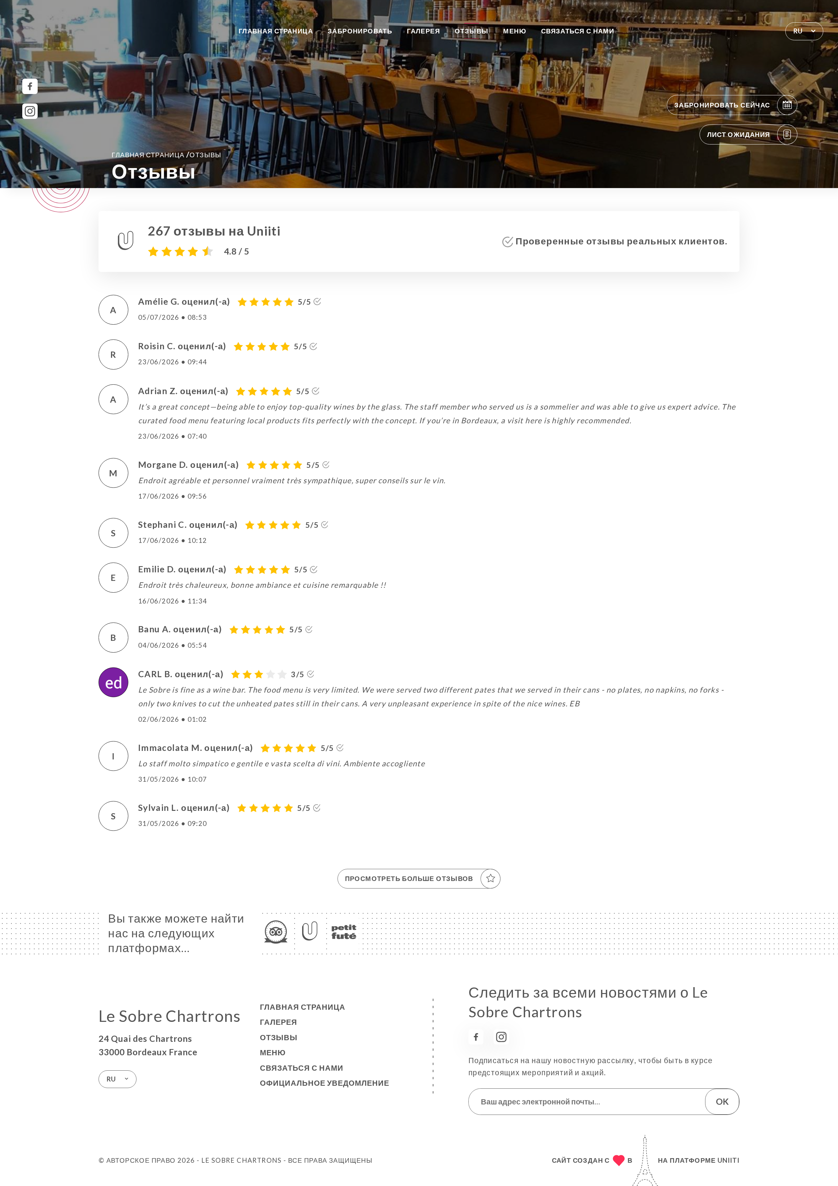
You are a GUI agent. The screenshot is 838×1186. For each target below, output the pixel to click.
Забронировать (360, 31)
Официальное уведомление (324, 1082)
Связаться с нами (577, 31)
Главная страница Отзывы (167, 154)
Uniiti (728, 1160)
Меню (514, 31)
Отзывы (471, 31)
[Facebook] (30, 86)
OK (722, 1101)
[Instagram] (30, 111)
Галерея (423, 31)
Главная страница (276, 31)
